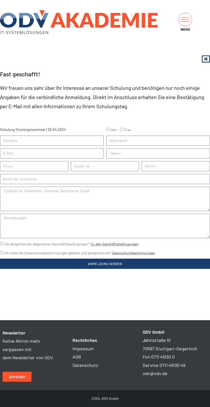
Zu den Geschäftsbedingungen (115, 244)
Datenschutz (85, 365)
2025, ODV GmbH (105, 398)
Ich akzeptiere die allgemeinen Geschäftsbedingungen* (71, 244)
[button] (185, 19)
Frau (127, 129)
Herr (114, 129)
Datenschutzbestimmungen (133, 253)
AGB (76, 357)
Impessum (83, 348)
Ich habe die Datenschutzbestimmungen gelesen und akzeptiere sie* (79, 253)
